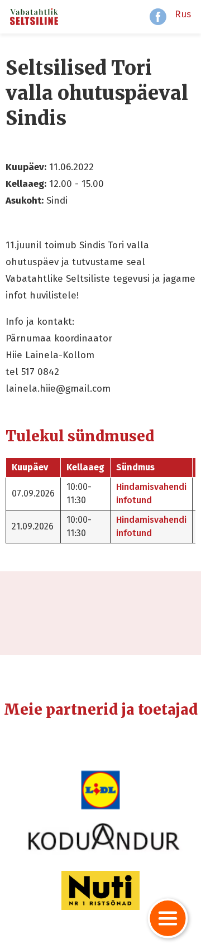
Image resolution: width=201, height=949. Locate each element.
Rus (183, 14)
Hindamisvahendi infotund (151, 493)
